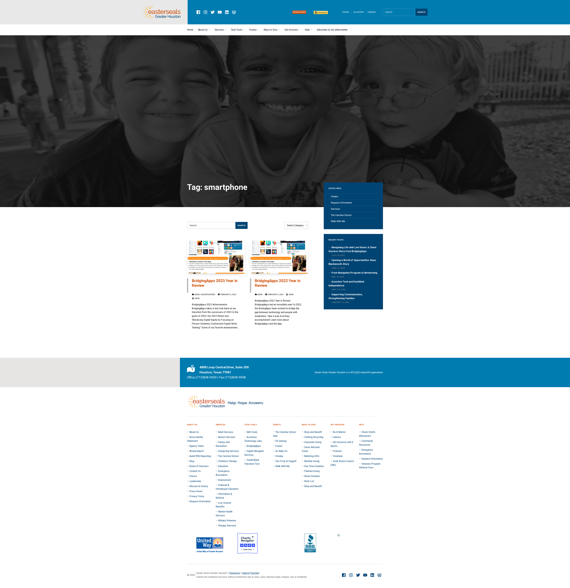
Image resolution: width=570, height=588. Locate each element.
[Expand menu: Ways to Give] (279, 30)
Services (219, 29)
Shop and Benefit (313, 432)
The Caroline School (341, 215)
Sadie (197, 298)
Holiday (279, 456)
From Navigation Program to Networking (354, 272)
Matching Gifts (311, 456)
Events (252, 29)
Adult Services (225, 432)
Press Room (195, 491)
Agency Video (196, 446)
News (197, 294)
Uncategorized (208, 294)
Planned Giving (312, 471)
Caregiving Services (228, 451)
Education (223, 466)
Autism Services (226, 437)
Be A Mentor (339, 432)
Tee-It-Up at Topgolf (285, 461)
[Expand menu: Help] (311, 30)
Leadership (195, 481)
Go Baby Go (281, 451)
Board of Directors (199, 466)
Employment (224, 480)
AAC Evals (252, 432)
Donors (193, 476)
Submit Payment (250, 573)
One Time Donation (314, 466)
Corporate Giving (312, 442)
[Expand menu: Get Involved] (299, 30)
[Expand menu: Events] (258, 30)
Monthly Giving (311, 461)
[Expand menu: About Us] (209, 30)
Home (190, 29)
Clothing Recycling (313, 437)
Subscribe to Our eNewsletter (332, 29)
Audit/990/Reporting (200, 456)
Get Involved (291, 29)
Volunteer (358, 12)
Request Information (341, 202)
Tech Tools (236, 29)
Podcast (337, 451)
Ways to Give (270, 29)
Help (307, 29)
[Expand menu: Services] (225, 30)
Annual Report (196, 451)
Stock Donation (312, 476)
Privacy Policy (196, 496)
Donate (345, 12)
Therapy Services (227, 525)
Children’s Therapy (227, 461)
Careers (372, 12)
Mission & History (198, 486)
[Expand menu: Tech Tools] (244, 30)
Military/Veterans (227, 520)
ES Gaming (280, 441)
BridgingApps (254, 446)
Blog (191, 461)
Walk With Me (338, 221)
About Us (203, 29)
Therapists (234, 573)
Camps (334, 196)
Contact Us (195, 471)
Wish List (309, 481)
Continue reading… (205, 336)
